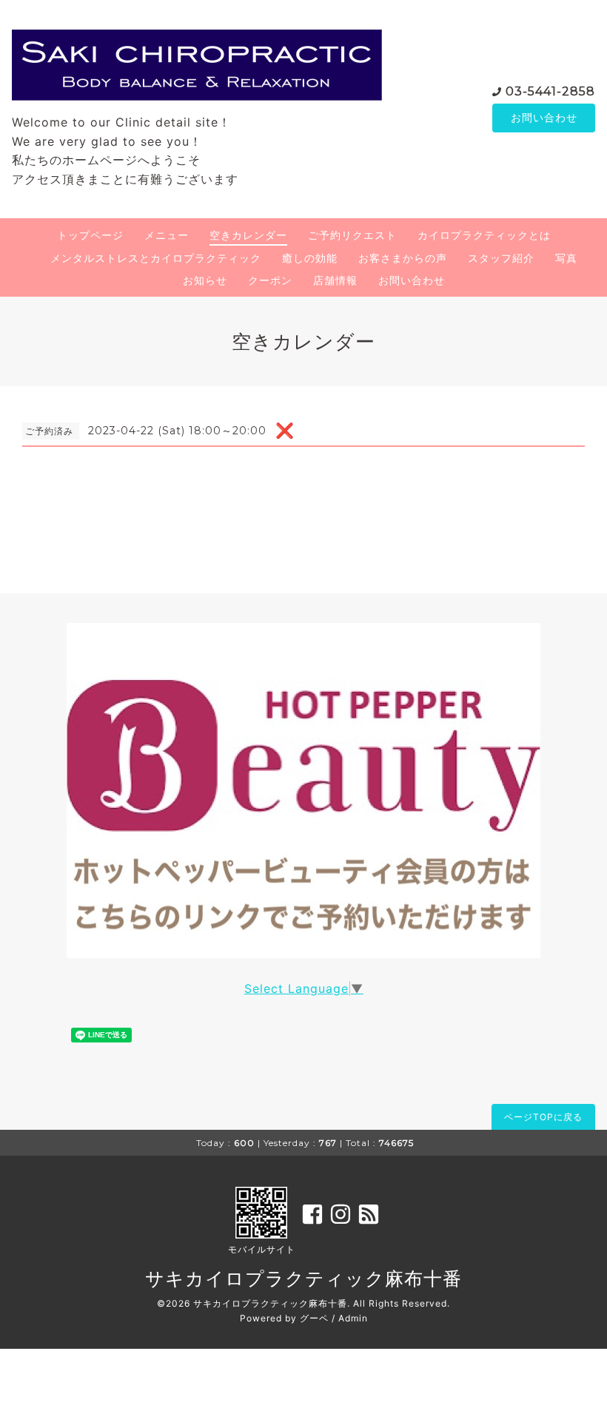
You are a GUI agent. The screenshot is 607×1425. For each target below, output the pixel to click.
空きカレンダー (248, 235)
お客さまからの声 (402, 258)
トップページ (90, 235)
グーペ (314, 1318)
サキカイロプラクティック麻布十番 (303, 1278)
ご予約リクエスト (352, 235)
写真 (566, 258)
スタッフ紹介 (501, 258)
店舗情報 (335, 280)
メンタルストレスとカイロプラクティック (155, 258)
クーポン (270, 280)
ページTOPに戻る (543, 1116)
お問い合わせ (544, 117)
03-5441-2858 (550, 91)
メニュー (166, 235)
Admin (353, 1318)
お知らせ (205, 280)
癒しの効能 (310, 258)
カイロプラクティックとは (484, 235)
